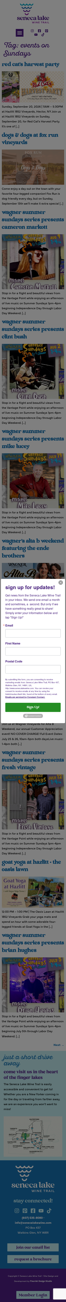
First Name (12, 643)
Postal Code (13, 661)
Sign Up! (33, 707)
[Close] (60, 582)
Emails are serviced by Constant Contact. (25, 697)
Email (9, 625)
